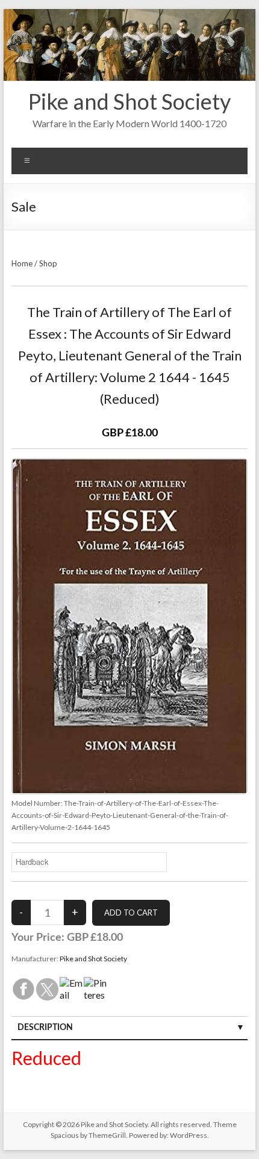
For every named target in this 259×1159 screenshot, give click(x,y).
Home (22, 263)
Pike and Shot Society (129, 101)
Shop (48, 263)
